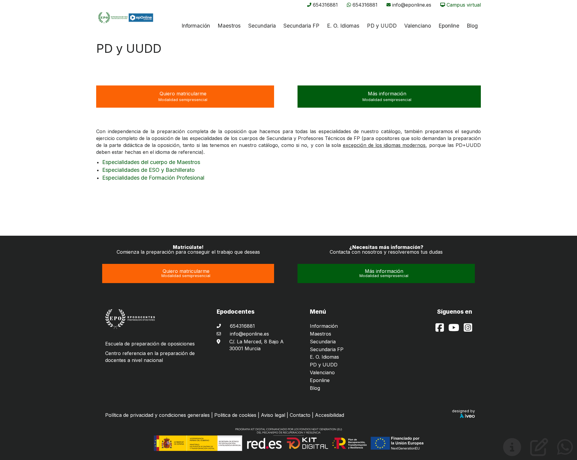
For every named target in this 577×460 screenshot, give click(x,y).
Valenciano (322, 372)
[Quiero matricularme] (539, 452)
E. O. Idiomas (343, 25)
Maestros (229, 25)
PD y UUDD (382, 25)
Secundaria (262, 25)
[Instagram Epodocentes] (468, 329)
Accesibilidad (329, 415)
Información (196, 25)
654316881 (325, 5)
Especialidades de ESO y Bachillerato (148, 170)
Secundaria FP (301, 25)
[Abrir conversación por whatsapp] (565, 452)
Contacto (300, 415)
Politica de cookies (235, 415)
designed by (463, 411)
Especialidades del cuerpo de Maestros (151, 162)
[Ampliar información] (512, 452)
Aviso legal (273, 415)
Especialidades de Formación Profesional (153, 178)
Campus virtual (464, 5)
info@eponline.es (411, 5)
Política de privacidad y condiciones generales (157, 415)
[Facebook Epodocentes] (440, 329)
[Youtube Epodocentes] (454, 329)
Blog (315, 388)
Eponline (320, 380)
